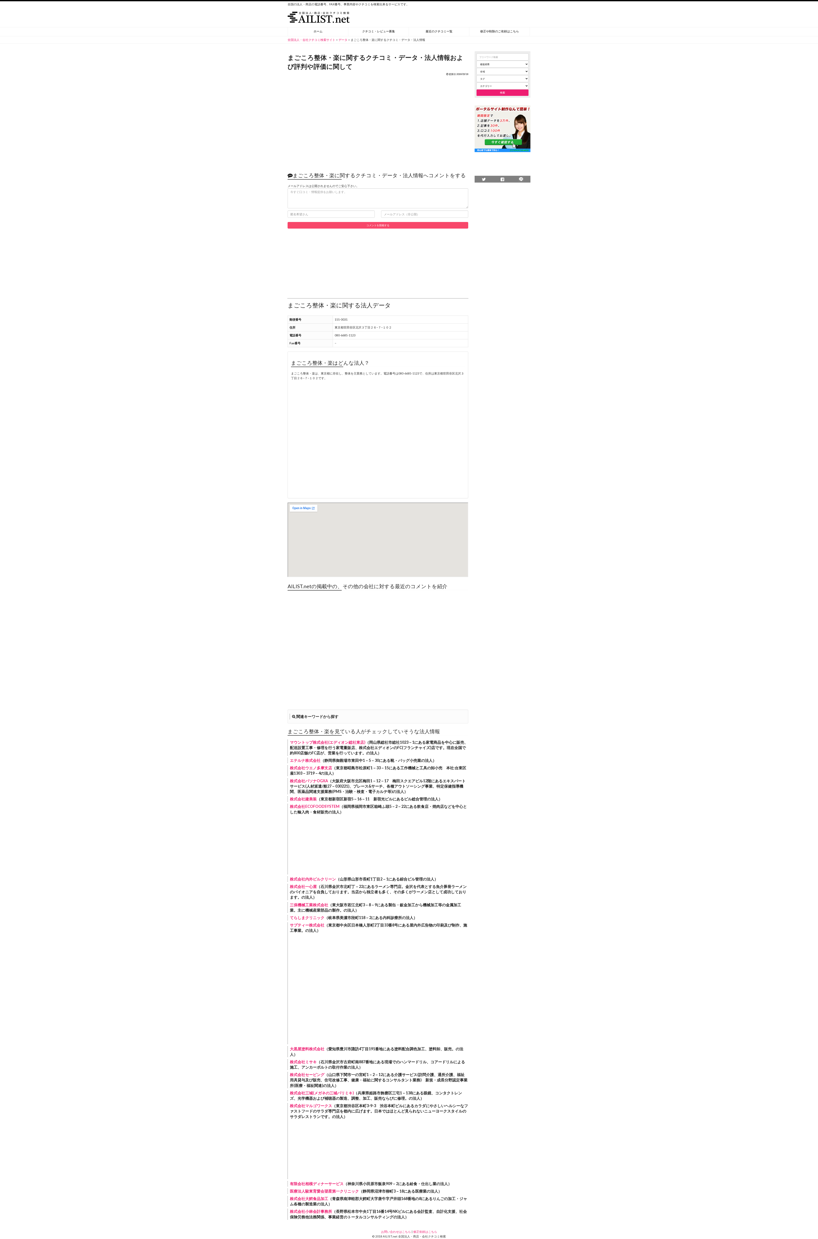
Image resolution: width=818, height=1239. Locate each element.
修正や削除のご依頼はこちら (499, 31)
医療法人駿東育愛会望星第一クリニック (324, 1191)
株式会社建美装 (303, 799)
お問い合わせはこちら (396, 1231)
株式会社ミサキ (303, 1061)
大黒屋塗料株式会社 (307, 1048)
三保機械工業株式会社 (309, 904)
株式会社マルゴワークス (311, 1105)
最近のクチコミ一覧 (439, 31)
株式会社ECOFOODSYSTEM (315, 806)
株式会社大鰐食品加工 (309, 1198)
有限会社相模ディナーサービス (317, 1183)
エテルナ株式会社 (305, 760)
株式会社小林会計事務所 (311, 1211)
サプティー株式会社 (307, 925)
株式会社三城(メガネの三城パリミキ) (322, 1093)
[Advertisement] (378, 121)
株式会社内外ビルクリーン (313, 879)
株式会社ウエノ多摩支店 (311, 767)
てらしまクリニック (307, 917)
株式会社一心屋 (303, 886)
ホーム (318, 31)
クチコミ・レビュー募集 (378, 31)
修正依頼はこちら (425, 1231)
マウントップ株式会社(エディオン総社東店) (327, 742)
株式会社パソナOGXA (309, 780)
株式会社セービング (307, 1074)
